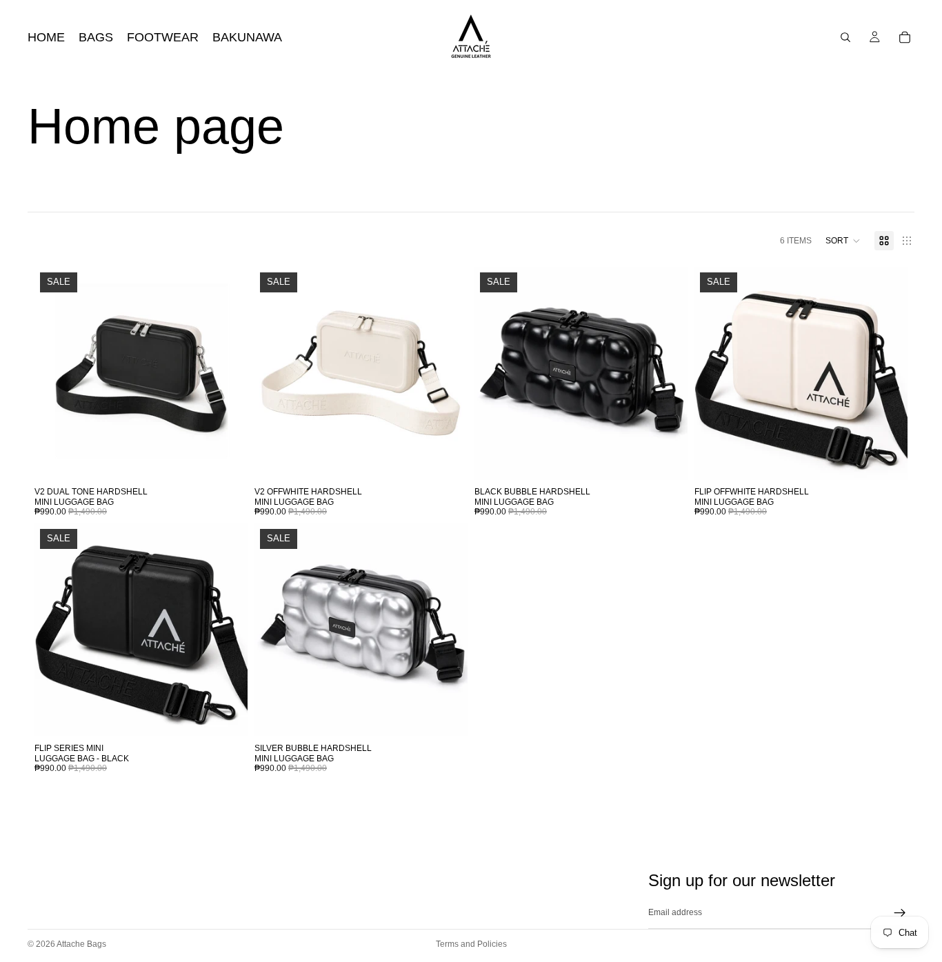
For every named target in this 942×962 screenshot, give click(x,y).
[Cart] (905, 37)
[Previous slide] (55, 374)
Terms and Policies (471, 944)
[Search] (845, 37)
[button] (843, 241)
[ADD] (226, 458)
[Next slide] (227, 374)
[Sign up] (899, 913)
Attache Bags (81, 944)
